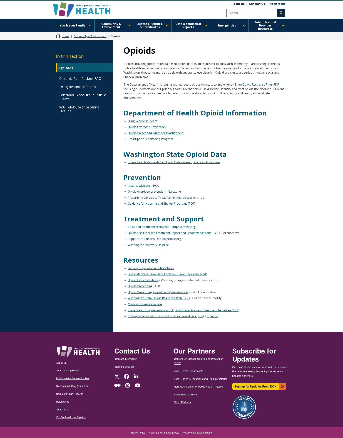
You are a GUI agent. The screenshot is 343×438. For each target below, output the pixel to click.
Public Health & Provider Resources (265, 25)
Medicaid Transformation (145, 304)
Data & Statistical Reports (188, 25)
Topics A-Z (62, 409)
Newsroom (277, 4)
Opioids (66, 68)
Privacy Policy (137, 432)
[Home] (84, 10)
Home (65, 36)
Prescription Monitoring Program (150, 139)
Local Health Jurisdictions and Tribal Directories (200, 379)
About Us (238, 4)
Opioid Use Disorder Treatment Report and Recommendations (169, 233)
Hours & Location (125, 366)
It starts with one (139, 186)
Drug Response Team (77, 86)
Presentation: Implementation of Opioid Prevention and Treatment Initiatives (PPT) (183, 310)
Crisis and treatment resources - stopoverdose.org (162, 227)
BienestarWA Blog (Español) (72, 386)
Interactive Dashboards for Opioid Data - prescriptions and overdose (174, 162)
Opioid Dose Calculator (143, 280)
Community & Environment (111, 25)
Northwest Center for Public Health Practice (198, 386)
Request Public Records (69, 394)
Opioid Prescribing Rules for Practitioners (155, 133)
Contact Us (257, 4)
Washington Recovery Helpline (148, 245)
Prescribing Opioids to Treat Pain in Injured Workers (163, 198)
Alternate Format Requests (164, 432)
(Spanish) (213, 316)
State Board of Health (186, 394)
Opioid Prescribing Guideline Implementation (158, 292)
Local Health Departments (188, 371)
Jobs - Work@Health (67, 370)
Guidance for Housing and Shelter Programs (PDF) (161, 203)
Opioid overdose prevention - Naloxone (154, 191)
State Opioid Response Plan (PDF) (257, 84)
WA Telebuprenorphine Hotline (79, 109)
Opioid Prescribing (140, 286)
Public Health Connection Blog (73, 378)
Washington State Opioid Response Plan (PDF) (159, 298)
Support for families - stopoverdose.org (154, 239)
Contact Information (126, 358)
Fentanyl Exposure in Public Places (82, 97)
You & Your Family (72, 25)
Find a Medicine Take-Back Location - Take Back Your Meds (167, 274)
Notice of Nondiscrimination (198, 432)
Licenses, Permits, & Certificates (150, 25)
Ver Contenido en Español (71, 417)
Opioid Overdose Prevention (147, 127)
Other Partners (182, 402)
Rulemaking (62, 401)
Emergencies (227, 25)
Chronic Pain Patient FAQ (80, 78)
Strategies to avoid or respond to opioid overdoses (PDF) (166, 316)
